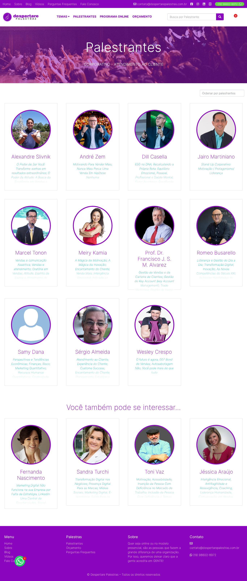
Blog (28, 4)
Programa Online (114, 16)
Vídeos (39, 4)
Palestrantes (84, 16)
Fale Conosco (89, 4)
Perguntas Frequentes (62, 4)
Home (7, 4)
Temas (62, 16)
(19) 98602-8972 (228, 4)
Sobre (18, 4)
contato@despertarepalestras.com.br (162, 4)
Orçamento (142, 16)
